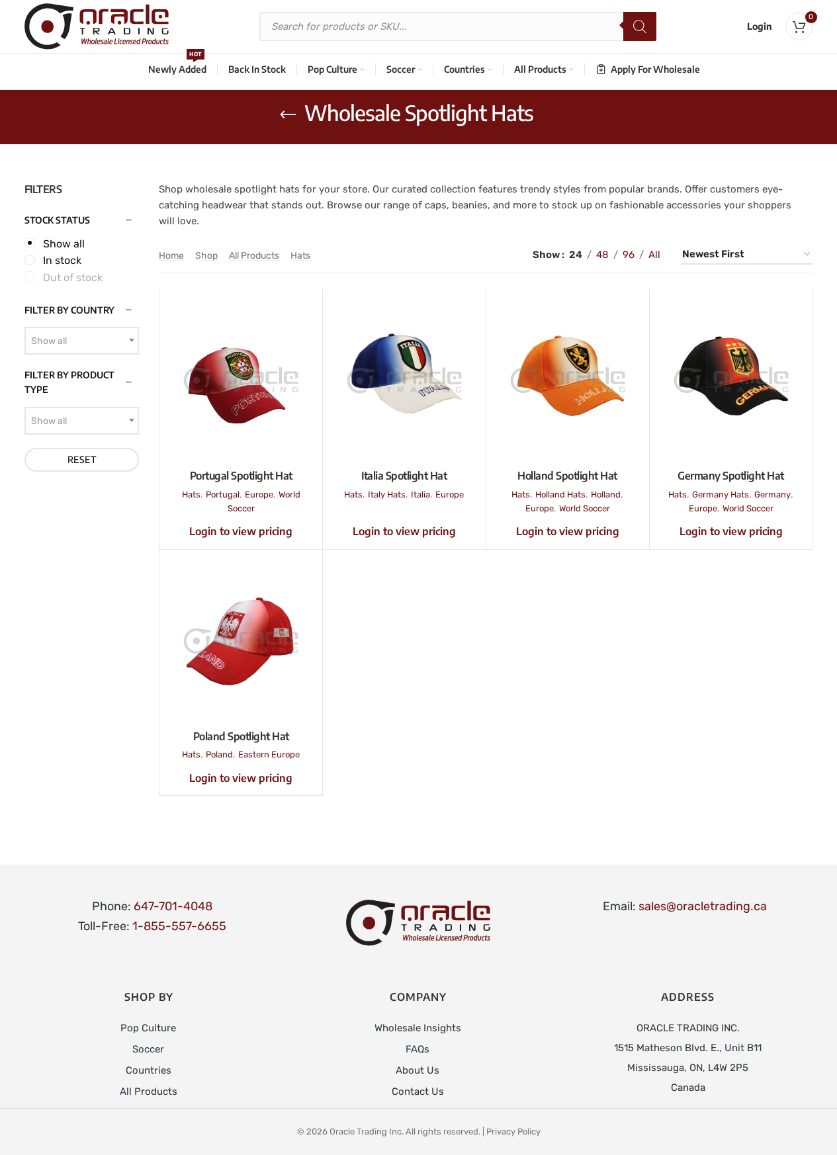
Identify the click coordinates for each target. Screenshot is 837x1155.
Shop (206, 255)
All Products (254, 255)
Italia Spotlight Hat (404, 475)
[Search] (639, 26)
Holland (606, 494)
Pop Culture (148, 1028)
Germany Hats (720, 494)
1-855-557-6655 (179, 926)
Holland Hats (560, 494)
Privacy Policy (513, 1131)
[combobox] (82, 341)
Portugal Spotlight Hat (241, 475)
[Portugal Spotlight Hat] (240, 380)
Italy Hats (387, 494)
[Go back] (287, 115)
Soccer (148, 1049)
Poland (219, 754)
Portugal (223, 494)
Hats (300, 255)
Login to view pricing (240, 531)
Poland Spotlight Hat (241, 736)
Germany (772, 494)
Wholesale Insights (417, 1028)
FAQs (417, 1049)
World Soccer (584, 508)
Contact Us (418, 1091)
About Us (417, 1070)
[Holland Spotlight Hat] (567, 380)
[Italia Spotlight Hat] (404, 380)
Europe (259, 494)
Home (171, 255)
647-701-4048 (173, 906)
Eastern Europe (269, 754)
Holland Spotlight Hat (567, 475)
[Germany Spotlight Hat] (731, 380)
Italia (420, 494)
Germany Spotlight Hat (731, 475)
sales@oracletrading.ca (703, 906)
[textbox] (82, 341)
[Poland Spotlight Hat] (240, 641)
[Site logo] (96, 26)
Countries (148, 1070)
